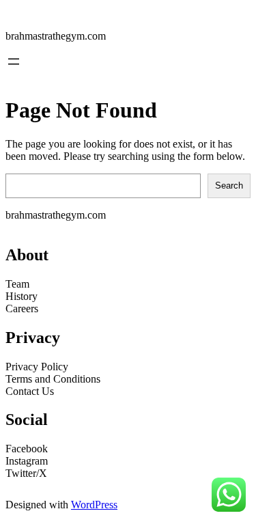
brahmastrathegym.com (55, 36)
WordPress (94, 504)
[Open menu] (13, 61)
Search (229, 185)
